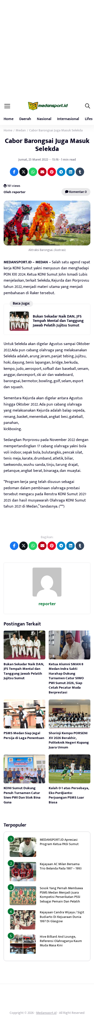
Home (8, 119)
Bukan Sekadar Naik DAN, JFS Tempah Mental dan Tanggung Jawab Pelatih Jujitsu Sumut (58, 321)
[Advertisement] (47, 49)
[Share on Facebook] (14, 172)
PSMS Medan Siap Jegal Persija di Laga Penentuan (24, 735)
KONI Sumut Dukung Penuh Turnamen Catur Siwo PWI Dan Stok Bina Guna (22, 795)
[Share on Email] (42, 172)
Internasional (68, 119)
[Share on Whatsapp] (33, 172)
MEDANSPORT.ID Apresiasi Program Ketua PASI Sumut (59, 842)
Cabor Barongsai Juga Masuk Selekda (47, 144)
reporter (47, 604)
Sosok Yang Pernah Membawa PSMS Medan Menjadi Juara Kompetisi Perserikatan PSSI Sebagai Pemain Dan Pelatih (61, 894)
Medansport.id (46, 1013)
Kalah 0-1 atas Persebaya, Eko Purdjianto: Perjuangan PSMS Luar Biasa (69, 795)
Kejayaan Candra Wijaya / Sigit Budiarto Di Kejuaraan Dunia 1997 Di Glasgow (62, 916)
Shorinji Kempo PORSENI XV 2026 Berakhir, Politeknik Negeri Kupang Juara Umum (69, 740)
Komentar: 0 (77, 192)
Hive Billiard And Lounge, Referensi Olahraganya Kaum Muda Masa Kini (61, 941)
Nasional (44, 119)
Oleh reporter (15, 192)
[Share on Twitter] (23, 172)
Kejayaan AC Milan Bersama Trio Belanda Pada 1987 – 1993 (60, 866)
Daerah (25, 119)
